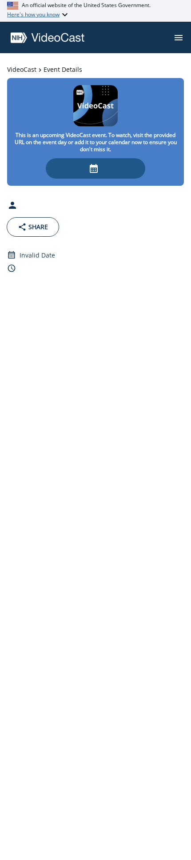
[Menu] (178, 37)
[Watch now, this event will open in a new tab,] (95, 168)
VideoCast (21, 69)
